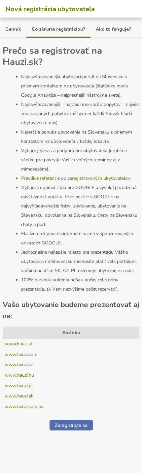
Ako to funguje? (113, 29)
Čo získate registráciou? (58, 29)
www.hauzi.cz (19, 365)
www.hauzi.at (18, 344)
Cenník (13, 29)
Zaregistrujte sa (71, 425)
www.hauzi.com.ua (24, 406)
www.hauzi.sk (19, 396)
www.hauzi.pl (19, 386)
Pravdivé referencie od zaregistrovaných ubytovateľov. (76, 178)
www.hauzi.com (21, 354)
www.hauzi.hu (19, 375)
